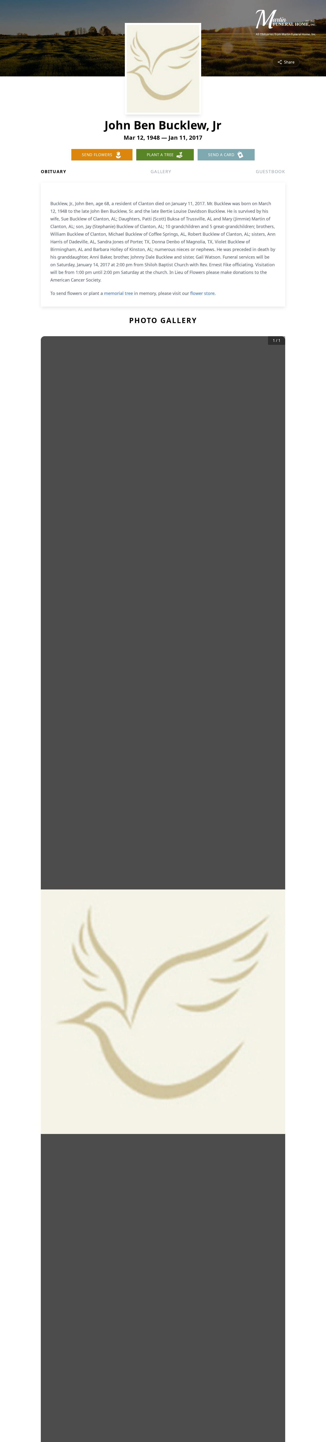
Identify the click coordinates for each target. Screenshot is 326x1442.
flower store (202, 293)
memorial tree (118, 293)
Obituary (53, 171)
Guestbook (270, 171)
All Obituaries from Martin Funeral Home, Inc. (286, 34)
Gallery (161, 171)
